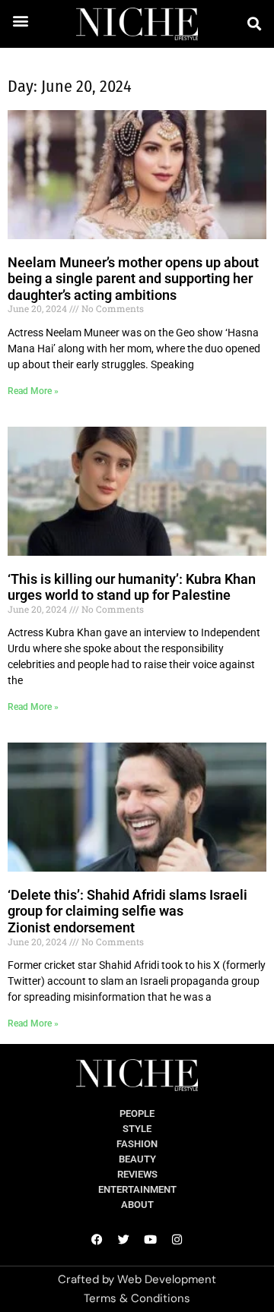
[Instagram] (177, 1239)
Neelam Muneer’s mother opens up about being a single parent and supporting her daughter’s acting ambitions (133, 278)
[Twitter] (124, 1239)
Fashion (137, 1144)
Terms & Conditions (137, 1298)
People (137, 1113)
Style (137, 1128)
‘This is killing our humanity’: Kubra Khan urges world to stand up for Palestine (132, 587)
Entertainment (137, 1189)
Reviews (137, 1174)
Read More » (33, 391)
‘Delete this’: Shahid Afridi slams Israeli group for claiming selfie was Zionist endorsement (127, 911)
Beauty (137, 1159)
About (137, 1204)
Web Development (166, 1279)
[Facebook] (97, 1239)
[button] (20, 20)
